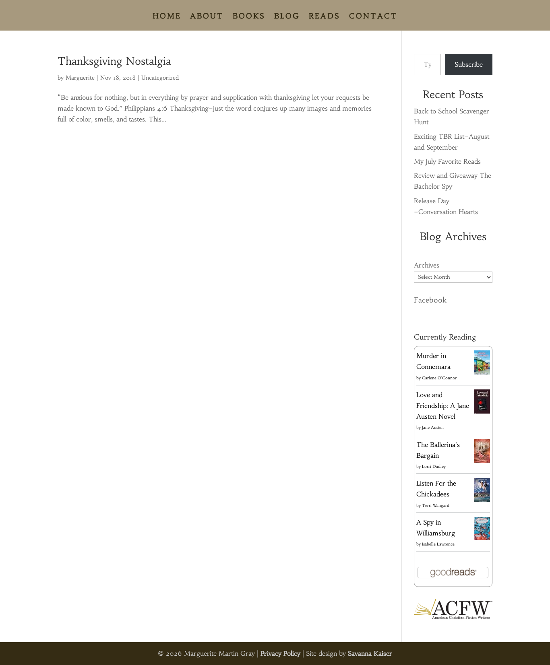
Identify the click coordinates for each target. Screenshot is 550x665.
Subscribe (469, 64)
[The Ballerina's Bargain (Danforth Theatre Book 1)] (482, 460)
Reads (324, 17)
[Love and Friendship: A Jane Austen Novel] (482, 412)
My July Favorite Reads (447, 161)
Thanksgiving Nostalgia (114, 61)
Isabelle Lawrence (438, 544)
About (207, 17)
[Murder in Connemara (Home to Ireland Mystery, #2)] (482, 374)
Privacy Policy (280, 653)
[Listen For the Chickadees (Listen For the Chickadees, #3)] (482, 501)
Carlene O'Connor (439, 378)
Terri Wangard (435, 505)
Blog (287, 17)
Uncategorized (160, 77)
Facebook (430, 300)
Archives (426, 265)
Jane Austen (433, 427)
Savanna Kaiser (370, 653)
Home (167, 17)
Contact (373, 17)
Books (249, 17)
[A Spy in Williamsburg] (482, 537)
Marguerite (80, 77)
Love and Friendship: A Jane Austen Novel (442, 405)
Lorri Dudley (434, 466)
